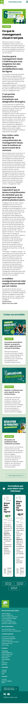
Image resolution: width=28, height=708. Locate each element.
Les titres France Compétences (11, 631)
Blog (3, 673)
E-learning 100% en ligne (9, 618)
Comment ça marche (8, 637)
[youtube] (8, 694)
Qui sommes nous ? (7, 654)
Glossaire (4, 663)
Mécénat (4, 664)
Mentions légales (7, 681)
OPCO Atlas (5, 645)
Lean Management (15, 208)
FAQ (3, 661)
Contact (4, 679)
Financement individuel (8, 638)
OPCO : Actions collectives (10, 617)
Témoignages (6, 659)
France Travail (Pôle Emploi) (10, 642)
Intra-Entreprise (7, 620)
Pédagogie (5, 651)
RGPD (3, 683)
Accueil (3, 4)
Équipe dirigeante (7, 652)
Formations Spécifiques (9, 622)
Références (5, 658)
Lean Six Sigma (6, 613)
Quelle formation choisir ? (9, 623)
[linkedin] (5, 694)
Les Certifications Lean (8, 629)
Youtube (4, 670)
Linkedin (4, 672)
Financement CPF (7, 640)
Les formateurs (6, 656)
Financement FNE (7, 643)
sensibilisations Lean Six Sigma (12, 70)
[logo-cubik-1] (2, 2)
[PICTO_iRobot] (4, 600)
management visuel (12, 59)
